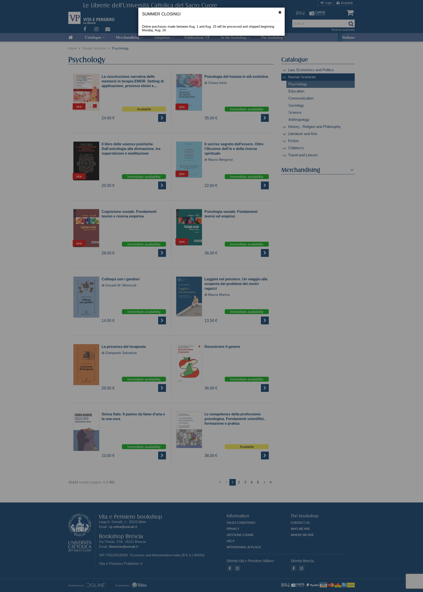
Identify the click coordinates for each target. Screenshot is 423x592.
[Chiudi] (280, 12)
